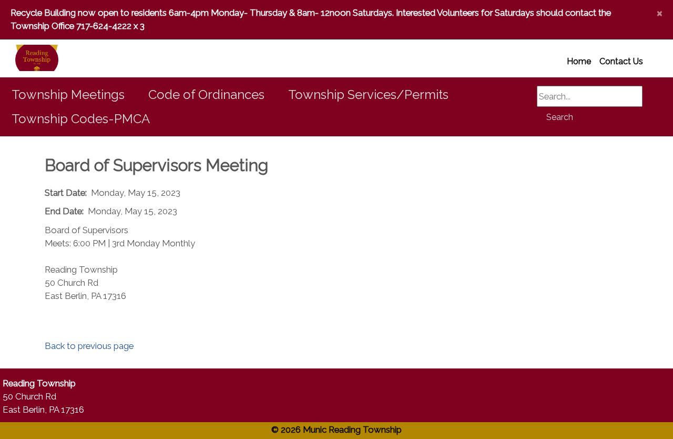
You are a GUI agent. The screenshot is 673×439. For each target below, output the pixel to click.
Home (579, 61)
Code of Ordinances (206, 94)
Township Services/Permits (368, 94)
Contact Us (621, 61)
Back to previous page (89, 346)
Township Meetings (68, 94)
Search (559, 117)
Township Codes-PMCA (81, 118)
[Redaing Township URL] (24, 58)
